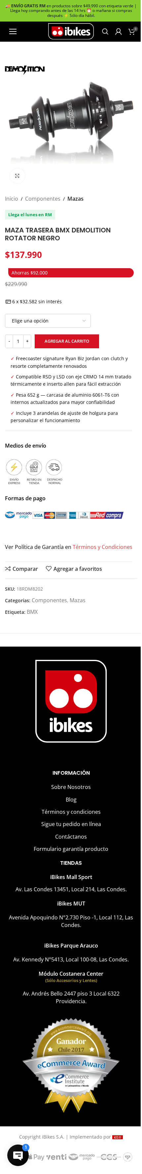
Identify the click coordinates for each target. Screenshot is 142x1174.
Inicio (11, 198)
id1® (117, 1137)
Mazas (75, 198)
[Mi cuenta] (118, 31)
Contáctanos (71, 836)
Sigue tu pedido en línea (71, 824)
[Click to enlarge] (17, 176)
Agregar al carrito (67, 341)
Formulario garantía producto (71, 849)
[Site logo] (71, 30)
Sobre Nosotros (71, 787)
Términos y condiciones (71, 811)
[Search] (105, 31)
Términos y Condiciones (102, 547)
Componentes (42, 198)
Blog (71, 799)
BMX (32, 611)
